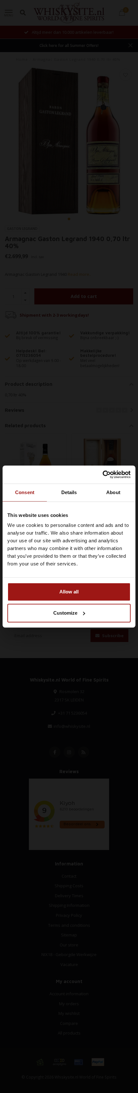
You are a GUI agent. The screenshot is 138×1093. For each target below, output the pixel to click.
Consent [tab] (24, 492)
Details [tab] (69, 492)
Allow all (69, 591)
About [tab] (113, 492)
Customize (65, 613)
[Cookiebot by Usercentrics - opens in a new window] (102, 474)
